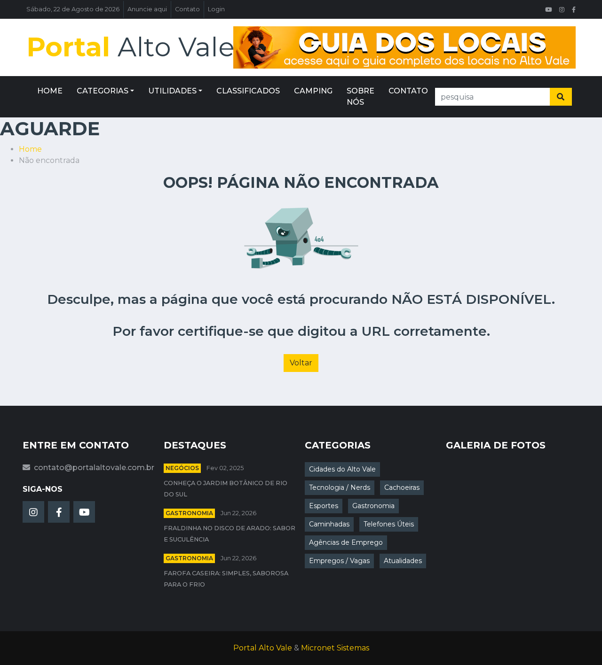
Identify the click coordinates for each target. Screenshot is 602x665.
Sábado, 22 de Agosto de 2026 (72, 9)
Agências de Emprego (346, 542)
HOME (50, 90)
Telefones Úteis (389, 524)
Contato (187, 9)
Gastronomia (189, 513)
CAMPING (313, 90)
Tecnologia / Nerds (339, 487)
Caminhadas (329, 524)
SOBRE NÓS (360, 96)
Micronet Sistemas (335, 647)
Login (216, 9)
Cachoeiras (402, 487)
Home (30, 149)
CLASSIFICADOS (248, 90)
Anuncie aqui (147, 9)
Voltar (301, 362)
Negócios (182, 468)
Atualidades (403, 561)
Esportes (323, 506)
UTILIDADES (172, 90)
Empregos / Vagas (339, 561)
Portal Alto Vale (262, 647)
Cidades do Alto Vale (342, 469)
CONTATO (408, 90)
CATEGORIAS (102, 90)
